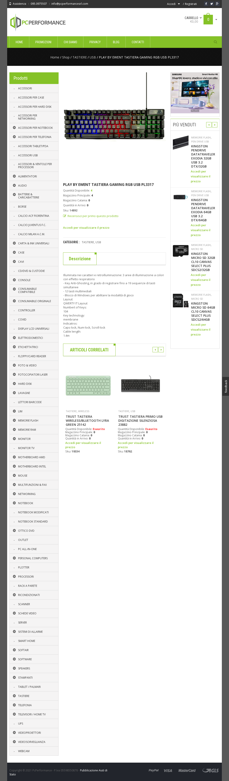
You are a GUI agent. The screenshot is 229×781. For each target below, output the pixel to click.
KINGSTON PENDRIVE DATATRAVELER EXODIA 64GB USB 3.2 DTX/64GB (203, 210)
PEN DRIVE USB (200, 141)
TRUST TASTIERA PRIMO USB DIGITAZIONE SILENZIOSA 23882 (140, 421)
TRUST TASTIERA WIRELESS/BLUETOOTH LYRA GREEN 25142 (87, 421)
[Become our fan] (206, 4)
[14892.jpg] (114, 124)
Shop (66, 57)
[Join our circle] (217, 4)
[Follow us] (212, 4)
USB (93, 57)
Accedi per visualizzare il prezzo (86, 228)
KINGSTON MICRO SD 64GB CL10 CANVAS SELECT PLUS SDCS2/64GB (203, 311)
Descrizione (80, 258)
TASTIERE (79, 57)
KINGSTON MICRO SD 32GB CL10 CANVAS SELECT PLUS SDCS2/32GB (203, 262)
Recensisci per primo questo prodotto (93, 216)
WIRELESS (83, 411)
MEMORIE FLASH (201, 137)
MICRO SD (197, 249)
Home (54, 57)
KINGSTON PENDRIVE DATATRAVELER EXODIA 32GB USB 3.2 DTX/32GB (203, 156)
